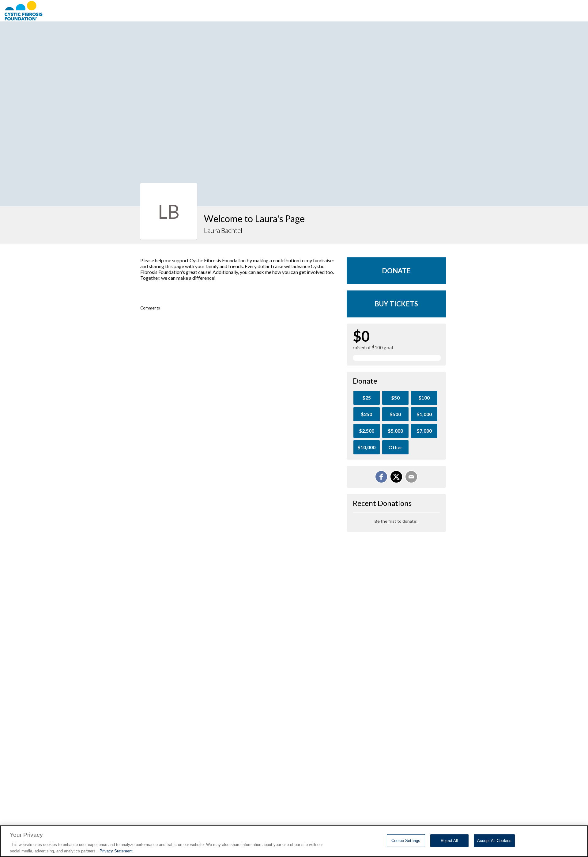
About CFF (428, 10)
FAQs (499, 10)
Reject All (449, 840)
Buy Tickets (396, 304)
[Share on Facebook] (381, 476)
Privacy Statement (116, 850)
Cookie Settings (405, 840)
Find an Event (467, 10)
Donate (396, 271)
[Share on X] (396, 476)
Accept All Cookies (494, 840)
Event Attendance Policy (547, 10)
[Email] (411, 476)
